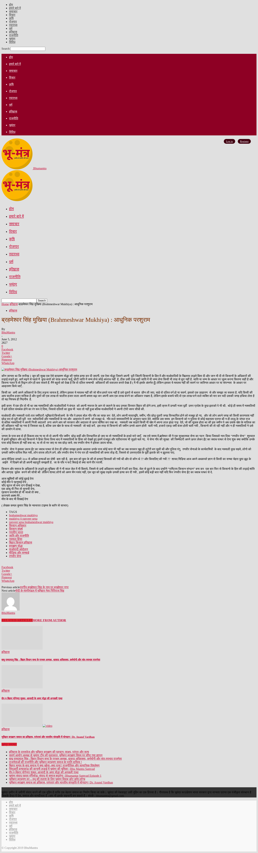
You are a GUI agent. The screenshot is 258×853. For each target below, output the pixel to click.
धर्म (10, 28)
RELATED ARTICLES (17, 620)
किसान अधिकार (17, 525)
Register (244, 141)
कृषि (11, 18)
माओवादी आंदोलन (18, 549)
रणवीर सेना (15, 556)
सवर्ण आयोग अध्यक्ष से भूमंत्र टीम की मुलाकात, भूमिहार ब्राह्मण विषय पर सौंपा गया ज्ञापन (55, 755)
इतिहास (13, 31)
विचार (12, 14)
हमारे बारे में (15, 8)
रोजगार (13, 21)
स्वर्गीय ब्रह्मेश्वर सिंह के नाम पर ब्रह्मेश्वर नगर (44, 587)
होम (11, 4)
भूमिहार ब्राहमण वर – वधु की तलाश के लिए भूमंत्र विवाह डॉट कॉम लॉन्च (47, 779)
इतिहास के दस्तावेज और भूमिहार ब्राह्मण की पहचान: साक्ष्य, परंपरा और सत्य (49, 751)
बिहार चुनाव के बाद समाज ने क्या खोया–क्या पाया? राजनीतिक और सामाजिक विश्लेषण (54, 765)
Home (5, 304)
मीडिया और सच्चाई (19, 552)
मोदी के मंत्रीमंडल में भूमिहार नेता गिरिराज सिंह (39, 590)
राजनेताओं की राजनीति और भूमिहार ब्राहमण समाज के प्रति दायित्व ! (45, 762)
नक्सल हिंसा (15, 539)
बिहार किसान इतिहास (20, 542)
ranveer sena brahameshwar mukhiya (31, 522)
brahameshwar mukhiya (23, 515)
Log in (229, 141)
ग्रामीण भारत (16, 532)
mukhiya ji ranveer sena (23, 518)
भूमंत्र (12, 38)
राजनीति (13, 35)
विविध (12, 42)
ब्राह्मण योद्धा (16, 545)
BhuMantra (8, 332)
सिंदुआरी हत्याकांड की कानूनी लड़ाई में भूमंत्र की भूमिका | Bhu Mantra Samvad (52, 768)
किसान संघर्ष (16, 528)
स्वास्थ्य (13, 25)
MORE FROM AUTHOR (49, 620)
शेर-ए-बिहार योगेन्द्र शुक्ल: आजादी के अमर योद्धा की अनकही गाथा (32, 698)
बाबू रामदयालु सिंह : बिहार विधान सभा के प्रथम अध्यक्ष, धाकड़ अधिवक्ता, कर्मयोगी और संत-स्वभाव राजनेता (51, 659)
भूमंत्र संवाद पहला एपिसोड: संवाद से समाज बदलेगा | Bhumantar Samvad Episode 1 (55, 775)
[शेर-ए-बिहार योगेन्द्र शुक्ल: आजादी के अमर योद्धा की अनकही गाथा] (22, 687)
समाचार (13, 11)
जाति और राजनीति (19, 535)
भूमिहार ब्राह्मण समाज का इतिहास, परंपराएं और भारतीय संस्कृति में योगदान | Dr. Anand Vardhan (48, 737)
